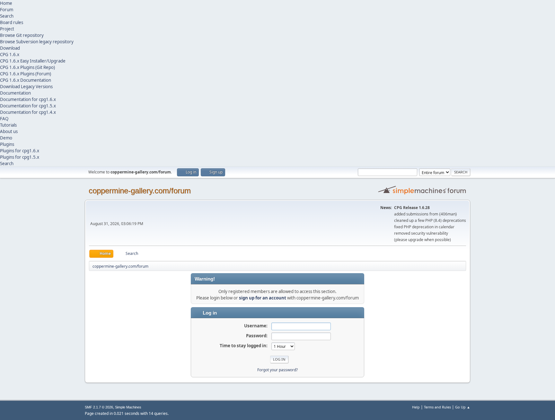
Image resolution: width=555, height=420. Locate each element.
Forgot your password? (277, 370)
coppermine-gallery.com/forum (140, 190)
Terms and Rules (437, 407)
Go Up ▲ (462, 407)
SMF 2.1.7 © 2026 (99, 407)
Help (416, 407)
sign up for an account (262, 298)
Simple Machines (128, 407)
